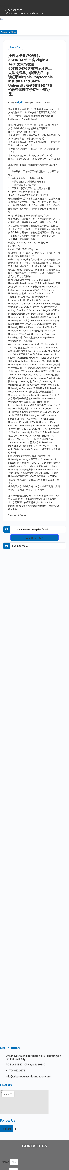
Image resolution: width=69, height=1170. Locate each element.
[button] (35, 29)
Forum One (15, 47)
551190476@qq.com (28, 249)
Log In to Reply (34, 537)
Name (6, 1162)
